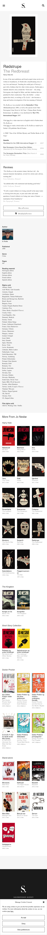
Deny (23, 924)
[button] (44, 902)
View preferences (23, 930)
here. (12, 911)
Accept (23, 918)
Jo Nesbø (5, 241)
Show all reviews (23, 208)
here (8, 120)
